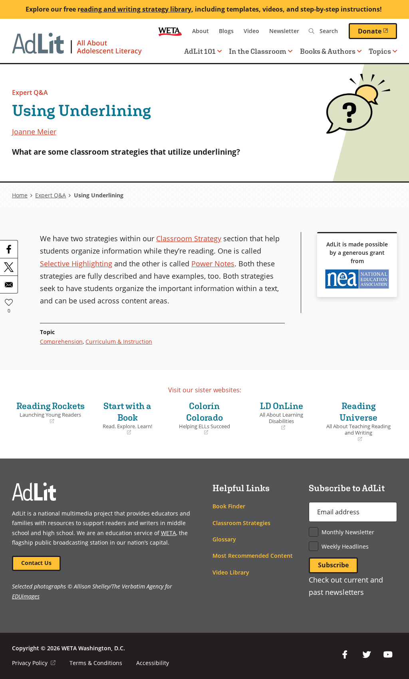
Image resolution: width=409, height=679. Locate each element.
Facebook (345, 654)
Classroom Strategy (188, 238)
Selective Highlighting (76, 263)
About (200, 31)
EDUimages (26, 596)
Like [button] (9, 302)
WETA (170, 31)
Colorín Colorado (200, 418)
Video (251, 31)
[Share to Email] (9, 284)
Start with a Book (122, 418)
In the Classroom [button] (257, 51)
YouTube (388, 654)
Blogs (226, 31)
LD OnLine (275, 416)
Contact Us (36, 563)
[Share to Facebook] (9, 249)
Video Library (230, 572)
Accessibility (152, 663)
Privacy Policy (34, 663)
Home (20, 195)
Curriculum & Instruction (118, 341)
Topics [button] (380, 51)
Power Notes (212, 263)
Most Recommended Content (252, 555)
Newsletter (284, 31)
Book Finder (228, 506)
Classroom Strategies (241, 523)
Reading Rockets (50, 413)
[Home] (77, 48)
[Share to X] (9, 267)
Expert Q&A (30, 92)
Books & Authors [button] (327, 51)
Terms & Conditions (95, 663)
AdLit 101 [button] (200, 51)
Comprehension (61, 341)
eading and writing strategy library (135, 9)
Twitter (366, 654)
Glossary (224, 539)
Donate (377, 30)
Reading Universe (357, 422)
